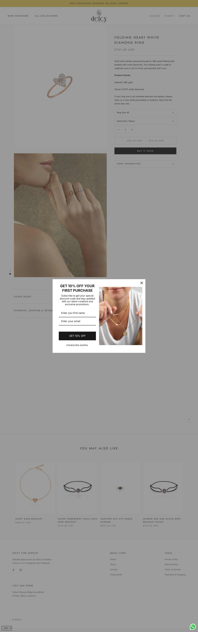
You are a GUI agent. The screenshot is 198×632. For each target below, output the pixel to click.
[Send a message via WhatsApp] (192, 626)
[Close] (141, 283)
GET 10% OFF (77, 335)
